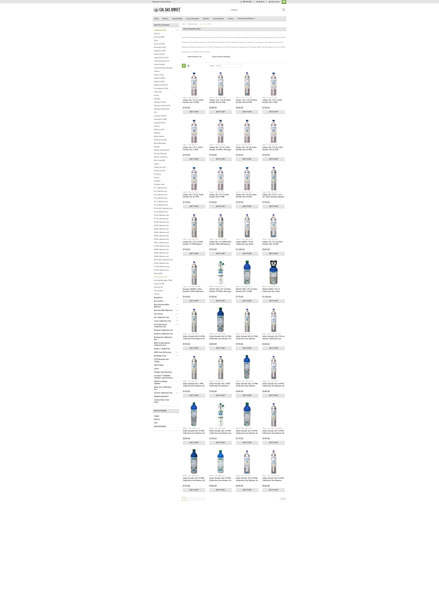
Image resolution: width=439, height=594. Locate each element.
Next (282, 499)
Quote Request (218, 19)
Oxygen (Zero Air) (160, 167)
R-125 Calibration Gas (161, 219)
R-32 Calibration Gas (161, 198)
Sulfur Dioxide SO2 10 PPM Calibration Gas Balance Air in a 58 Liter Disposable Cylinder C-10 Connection (273, 434)
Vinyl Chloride (158, 291)
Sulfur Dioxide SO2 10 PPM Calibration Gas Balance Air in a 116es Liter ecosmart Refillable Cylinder (194, 434)
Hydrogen (157, 99)
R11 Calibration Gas (160, 188)
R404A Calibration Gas (161, 232)
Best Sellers (159, 301)
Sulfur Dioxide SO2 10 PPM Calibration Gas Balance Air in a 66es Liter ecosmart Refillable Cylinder (220, 481)
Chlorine (156, 71)
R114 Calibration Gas (161, 205)
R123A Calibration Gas (161, 215)
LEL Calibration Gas (161, 317)
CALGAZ (206, 19)
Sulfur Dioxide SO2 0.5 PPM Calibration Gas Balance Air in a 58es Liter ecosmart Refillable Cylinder (220, 339)
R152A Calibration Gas (161, 225)
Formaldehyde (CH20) (161, 88)
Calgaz (156, 416)
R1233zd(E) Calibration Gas (163, 208)
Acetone (157, 34)
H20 (155, 112)
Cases (156, 368)
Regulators (158, 297)
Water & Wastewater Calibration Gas (162, 344)
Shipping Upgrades (161, 396)
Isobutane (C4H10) (160, 116)
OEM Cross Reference (162, 352)
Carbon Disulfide (159, 64)
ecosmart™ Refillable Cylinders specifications (163, 377)
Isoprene (157, 126)
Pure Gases (158, 314)
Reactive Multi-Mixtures (163, 310)
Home (156, 19)
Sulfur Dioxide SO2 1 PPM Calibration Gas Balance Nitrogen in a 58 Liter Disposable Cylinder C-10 (219, 387)
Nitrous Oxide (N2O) (160, 157)
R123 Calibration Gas (161, 212)
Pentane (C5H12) (159, 171)
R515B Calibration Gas (161, 270)
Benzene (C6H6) (159, 44)
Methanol (157, 133)
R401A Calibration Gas (161, 229)
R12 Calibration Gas (160, 191)
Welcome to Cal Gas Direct (162, 2)
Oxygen (156, 164)
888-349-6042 (247, 2)
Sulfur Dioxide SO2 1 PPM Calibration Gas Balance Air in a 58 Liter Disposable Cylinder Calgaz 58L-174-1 (194, 387)
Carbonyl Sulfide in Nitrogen (163, 68)
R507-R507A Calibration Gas (163, 260)
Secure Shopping (192, 19)
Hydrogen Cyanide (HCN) (162, 106)
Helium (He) (158, 92)
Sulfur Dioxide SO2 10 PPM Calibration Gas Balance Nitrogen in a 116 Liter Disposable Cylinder (273, 481)
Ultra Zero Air (158, 287)
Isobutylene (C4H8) (160, 119)
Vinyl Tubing (158, 365)
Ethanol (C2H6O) (159, 78)
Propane (156, 177)
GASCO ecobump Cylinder (160, 382)
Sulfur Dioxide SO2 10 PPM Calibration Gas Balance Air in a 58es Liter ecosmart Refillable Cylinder (194, 481)
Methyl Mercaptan (160, 143)
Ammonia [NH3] (159, 37)
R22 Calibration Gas (160, 195)
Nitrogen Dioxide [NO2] (161, 150)
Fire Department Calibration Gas (160, 325)
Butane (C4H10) (159, 54)
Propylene (157, 181)
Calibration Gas (160, 30)
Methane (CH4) (159, 130)
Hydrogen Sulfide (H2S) (161, 109)
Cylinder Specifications (163, 372)
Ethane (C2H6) (159, 75)
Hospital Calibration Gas (163, 330)
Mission (165, 19)
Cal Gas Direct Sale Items (161, 401)
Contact (231, 19)
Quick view (194, 94)
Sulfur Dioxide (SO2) (160, 277)
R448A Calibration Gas (161, 249)
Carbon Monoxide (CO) (161, 61)
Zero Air (156, 294)
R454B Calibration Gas (161, 256)
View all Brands (160, 426)
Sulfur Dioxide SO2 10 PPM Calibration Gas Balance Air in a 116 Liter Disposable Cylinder (273, 387)
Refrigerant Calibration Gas (163, 338)
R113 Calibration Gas (161, 201)
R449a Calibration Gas (161, 253)
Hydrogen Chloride (160, 102)
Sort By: (211, 66)
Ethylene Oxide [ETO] (161, 85)
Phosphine (157, 174)
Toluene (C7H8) (159, 284)
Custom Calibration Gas (163, 393)
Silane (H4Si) (158, 273)
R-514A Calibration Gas (161, 267)
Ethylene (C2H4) (159, 82)
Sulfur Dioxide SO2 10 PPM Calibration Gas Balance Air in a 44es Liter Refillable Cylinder (247, 434)
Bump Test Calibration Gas (162, 388)
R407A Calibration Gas (161, 236)
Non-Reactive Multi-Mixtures (162, 306)
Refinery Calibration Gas (163, 334)
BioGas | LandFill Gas (162, 349)
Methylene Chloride (160, 140)
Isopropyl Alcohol (160, 123)
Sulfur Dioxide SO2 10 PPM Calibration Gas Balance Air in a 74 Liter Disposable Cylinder (247, 481)
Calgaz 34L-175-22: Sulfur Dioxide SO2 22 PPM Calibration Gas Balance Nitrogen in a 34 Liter (272, 150)
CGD (155, 423)
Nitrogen (157, 147)
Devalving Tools (160, 356)
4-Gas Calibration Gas (162, 321)
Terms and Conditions (246, 18)
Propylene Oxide (159, 184)
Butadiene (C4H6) (160, 51)
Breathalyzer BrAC (160, 47)
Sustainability (177, 19)
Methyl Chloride (159, 136)
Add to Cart (194, 112)
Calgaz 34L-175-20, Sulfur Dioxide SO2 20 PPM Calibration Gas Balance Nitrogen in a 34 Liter (246, 150)
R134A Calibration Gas (161, 222)
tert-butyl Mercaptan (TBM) (163, 280)
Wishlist (261, 2)
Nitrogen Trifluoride (160, 153)
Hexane (156, 95)
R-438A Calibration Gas (161, 246)
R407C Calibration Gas (161, 243)
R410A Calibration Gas (161, 239)
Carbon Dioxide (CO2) (161, 58)
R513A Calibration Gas (161, 263)
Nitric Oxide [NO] (159, 160)
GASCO (157, 419)
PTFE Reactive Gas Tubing (161, 360)
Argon (156, 40)
